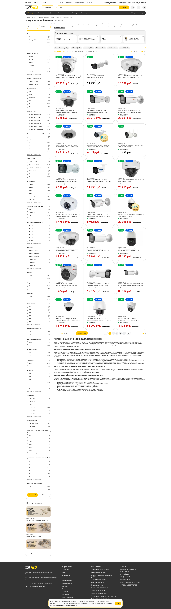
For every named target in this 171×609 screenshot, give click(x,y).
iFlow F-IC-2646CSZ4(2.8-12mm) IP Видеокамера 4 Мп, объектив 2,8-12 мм (98, 249)
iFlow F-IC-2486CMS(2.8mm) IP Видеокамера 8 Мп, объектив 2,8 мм (131, 180)
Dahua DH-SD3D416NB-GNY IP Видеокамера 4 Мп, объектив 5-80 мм (131, 215)
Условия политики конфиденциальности (65, 605)
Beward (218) (88, 48)
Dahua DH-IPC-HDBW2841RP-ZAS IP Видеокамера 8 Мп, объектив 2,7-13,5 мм (68, 319)
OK (118, 603)
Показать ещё (142, 48)
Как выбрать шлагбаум (33, 553)
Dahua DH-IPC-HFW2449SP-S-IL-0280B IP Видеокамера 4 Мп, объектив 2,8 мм (98, 145)
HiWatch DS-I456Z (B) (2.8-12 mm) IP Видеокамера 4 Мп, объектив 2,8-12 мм (98, 215)
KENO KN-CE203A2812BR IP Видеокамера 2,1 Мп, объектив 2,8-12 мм (99, 76)
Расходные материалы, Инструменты (103, 596)
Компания (65, 569)
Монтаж (67, 13)
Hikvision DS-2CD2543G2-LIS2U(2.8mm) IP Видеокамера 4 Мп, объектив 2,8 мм (68, 215)
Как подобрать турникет (33, 536)
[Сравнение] (138, 7)
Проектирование (86, 13)
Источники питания (97, 585)
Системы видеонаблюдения (100, 569)
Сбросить (45, 495)
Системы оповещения (98, 582)
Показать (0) (32, 495)
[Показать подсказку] (49, 78)
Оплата (60, 13)
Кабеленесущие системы (99, 593)
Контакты (89, 3)
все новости (38, 503)
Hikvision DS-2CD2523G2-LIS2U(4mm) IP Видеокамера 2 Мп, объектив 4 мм (67, 249)
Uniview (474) (112, 48)
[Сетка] (142, 51)
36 (134, 51)
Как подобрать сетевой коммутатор (37, 520)
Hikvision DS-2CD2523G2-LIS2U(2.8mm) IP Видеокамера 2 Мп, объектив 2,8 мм (130, 76)
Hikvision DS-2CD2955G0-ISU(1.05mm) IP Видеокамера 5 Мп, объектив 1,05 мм (67, 145)
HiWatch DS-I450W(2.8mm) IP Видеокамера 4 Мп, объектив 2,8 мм (130, 145)
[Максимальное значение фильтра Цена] (50, 30)
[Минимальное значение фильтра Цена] (26, 30)
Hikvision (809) (100, 48)
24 (131, 51)
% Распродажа (31, 13)
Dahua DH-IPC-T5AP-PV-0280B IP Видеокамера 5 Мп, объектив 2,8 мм (128, 319)
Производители (42, 13)
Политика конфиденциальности (35, 586)
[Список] (144, 51)
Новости (69, 3)
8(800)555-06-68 (125, 579)
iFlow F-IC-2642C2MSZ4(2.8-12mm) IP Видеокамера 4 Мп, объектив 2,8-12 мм (129, 111)
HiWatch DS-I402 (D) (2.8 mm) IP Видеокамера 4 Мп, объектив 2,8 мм (66, 111)
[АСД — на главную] (31, 7)
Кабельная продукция (98, 590)
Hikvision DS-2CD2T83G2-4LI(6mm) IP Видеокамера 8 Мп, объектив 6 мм (97, 111)
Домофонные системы (98, 572)
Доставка (53, 13)
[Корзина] (144, 7)
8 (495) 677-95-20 (140, 3)
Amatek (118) (124, 48)
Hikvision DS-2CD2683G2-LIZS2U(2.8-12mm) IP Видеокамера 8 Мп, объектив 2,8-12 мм (130, 284)
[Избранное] (133, 7)
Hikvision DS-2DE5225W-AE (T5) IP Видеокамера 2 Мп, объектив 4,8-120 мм (99, 319)
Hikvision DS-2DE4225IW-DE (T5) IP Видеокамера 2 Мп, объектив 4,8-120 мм (130, 249)
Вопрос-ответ (79, 3)
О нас (61, 3)
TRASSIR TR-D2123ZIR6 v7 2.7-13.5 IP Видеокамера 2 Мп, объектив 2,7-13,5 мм (99, 180)
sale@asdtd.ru (111, 3)
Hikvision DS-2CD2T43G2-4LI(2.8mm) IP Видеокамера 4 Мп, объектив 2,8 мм (98, 284)
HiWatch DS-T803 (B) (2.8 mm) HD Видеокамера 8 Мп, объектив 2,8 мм (66, 284)
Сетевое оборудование (98, 579)
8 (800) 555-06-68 (125, 3)
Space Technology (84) (61, 48)
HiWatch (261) (76, 48)
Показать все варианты (34, 74)
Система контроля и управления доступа (101, 576)
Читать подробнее (59, 27)
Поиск (124, 7)
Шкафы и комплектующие (99, 588)
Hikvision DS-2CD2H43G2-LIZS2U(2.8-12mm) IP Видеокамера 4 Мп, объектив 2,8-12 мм (68, 76)
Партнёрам (75, 13)
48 (136, 51)
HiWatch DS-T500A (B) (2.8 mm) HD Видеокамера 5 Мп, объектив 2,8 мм (66, 180)
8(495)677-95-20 (125, 577)
